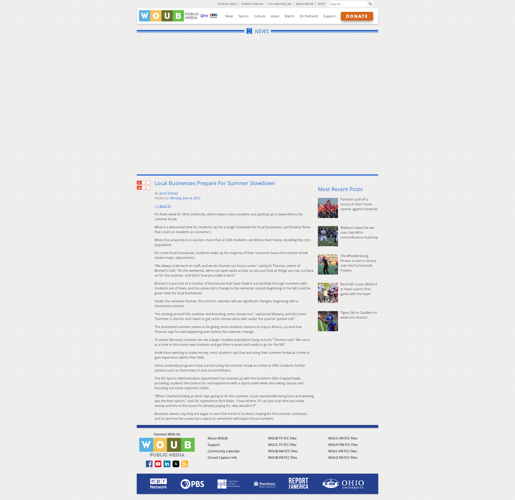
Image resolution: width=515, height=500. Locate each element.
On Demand (309, 16)
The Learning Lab (279, 4)
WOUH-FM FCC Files (343, 444)
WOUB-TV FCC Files (282, 438)
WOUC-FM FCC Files (342, 438)
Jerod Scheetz (169, 193)
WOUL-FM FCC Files (342, 451)
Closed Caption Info (222, 457)
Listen (274, 16)
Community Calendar (224, 451)
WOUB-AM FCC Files (283, 451)
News (229, 16)
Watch (289, 16)
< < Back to (162, 206)
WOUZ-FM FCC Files (342, 457)
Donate (357, 16)
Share (139, 188)
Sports (244, 16)
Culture (259, 16)
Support (329, 16)
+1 (139, 183)
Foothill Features (252, 4)
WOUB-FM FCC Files (282, 457)
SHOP (321, 4)
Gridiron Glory (227, 4)
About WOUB (304, 4)
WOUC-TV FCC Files (282, 444)
